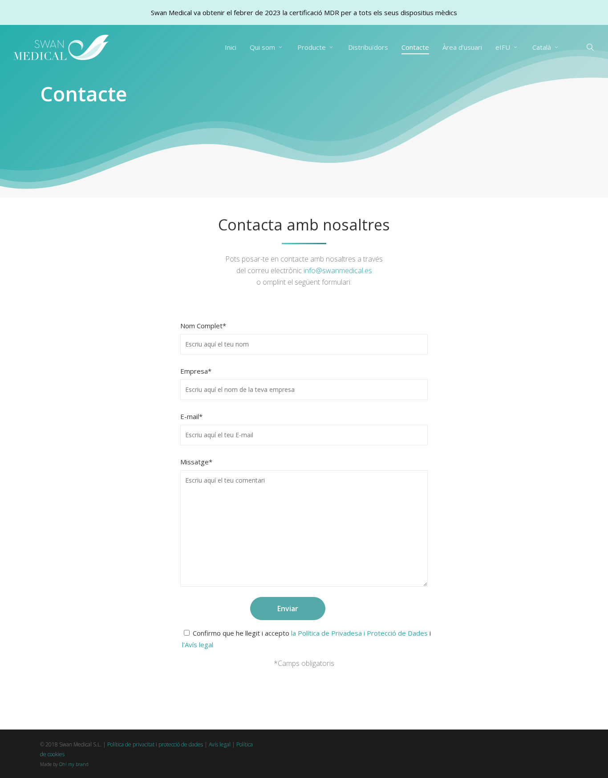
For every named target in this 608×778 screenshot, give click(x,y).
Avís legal (220, 744)
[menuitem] (546, 47)
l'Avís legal (197, 644)
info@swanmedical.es (338, 270)
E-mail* (191, 416)
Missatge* (196, 461)
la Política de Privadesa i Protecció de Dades (359, 633)
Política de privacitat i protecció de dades (155, 744)
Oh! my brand (74, 764)
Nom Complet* (203, 325)
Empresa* (195, 371)
